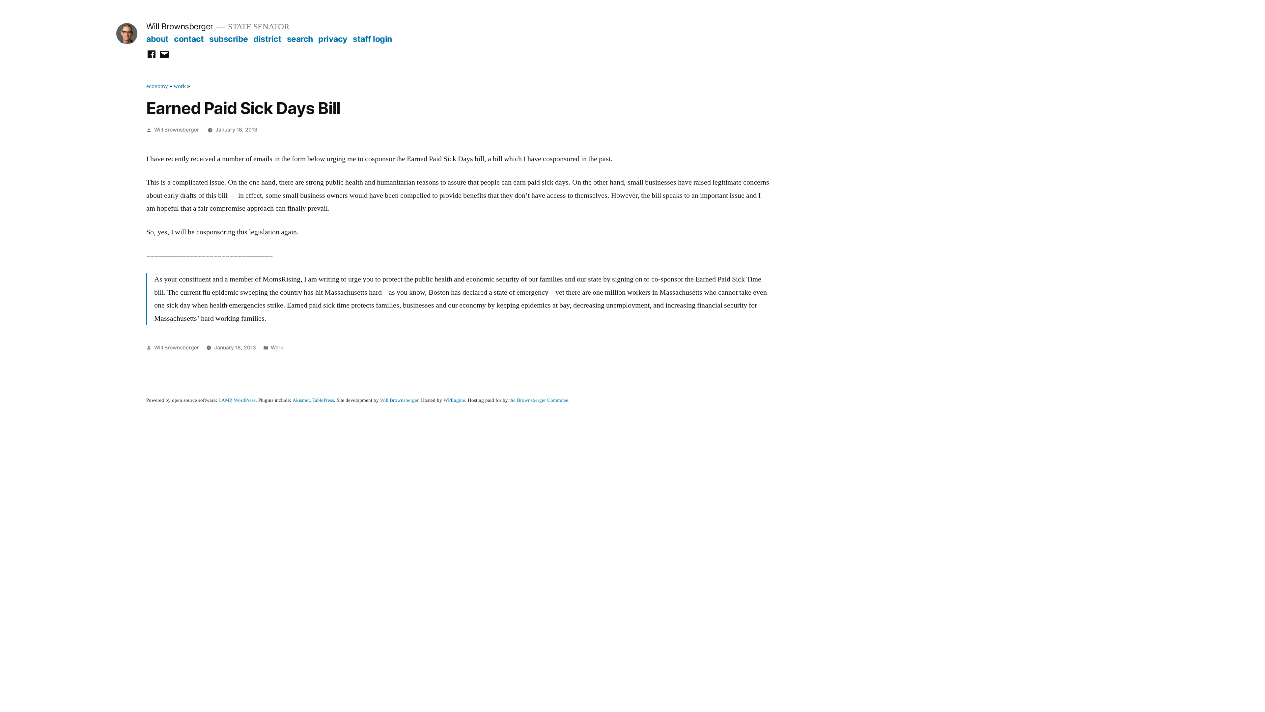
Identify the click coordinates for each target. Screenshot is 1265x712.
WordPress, (245, 400)
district (267, 39)
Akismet (301, 400)
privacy (333, 39)
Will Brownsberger (179, 26)
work (180, 86)
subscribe (228, 39)
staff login (372, 39)
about (157, 39)
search (300, 39)
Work (277, 347)
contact (189, 39)
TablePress (323, 400)
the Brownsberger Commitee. (539, 400)
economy (157, 86)
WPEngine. (455, 400)
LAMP (224, 400)
